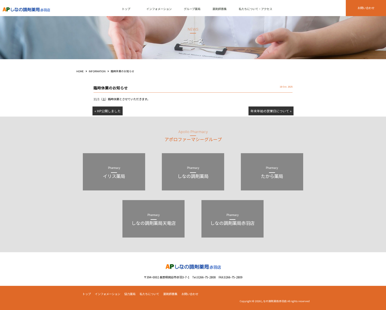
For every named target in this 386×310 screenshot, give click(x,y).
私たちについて (149, 294)
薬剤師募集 (220, 9)
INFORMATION (97, 71)
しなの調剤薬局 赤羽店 (26, 10)
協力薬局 (130, 294)
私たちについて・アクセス (255, 9)
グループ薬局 (192, 9)
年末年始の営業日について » (271, 110)
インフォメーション (159, 9)
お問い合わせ (365, 8)
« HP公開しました (107, 110)
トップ (126, 9)
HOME (80, 71)
